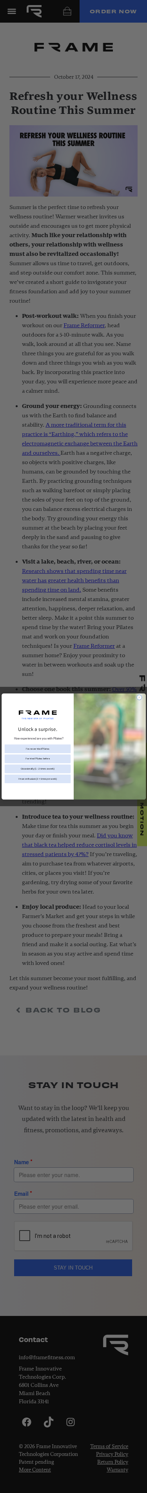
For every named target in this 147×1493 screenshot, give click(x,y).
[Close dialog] (139, 697)
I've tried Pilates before (37, 758)
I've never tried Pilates (37, 748)
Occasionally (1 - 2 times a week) (37, 769)
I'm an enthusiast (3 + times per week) (37, 779)
